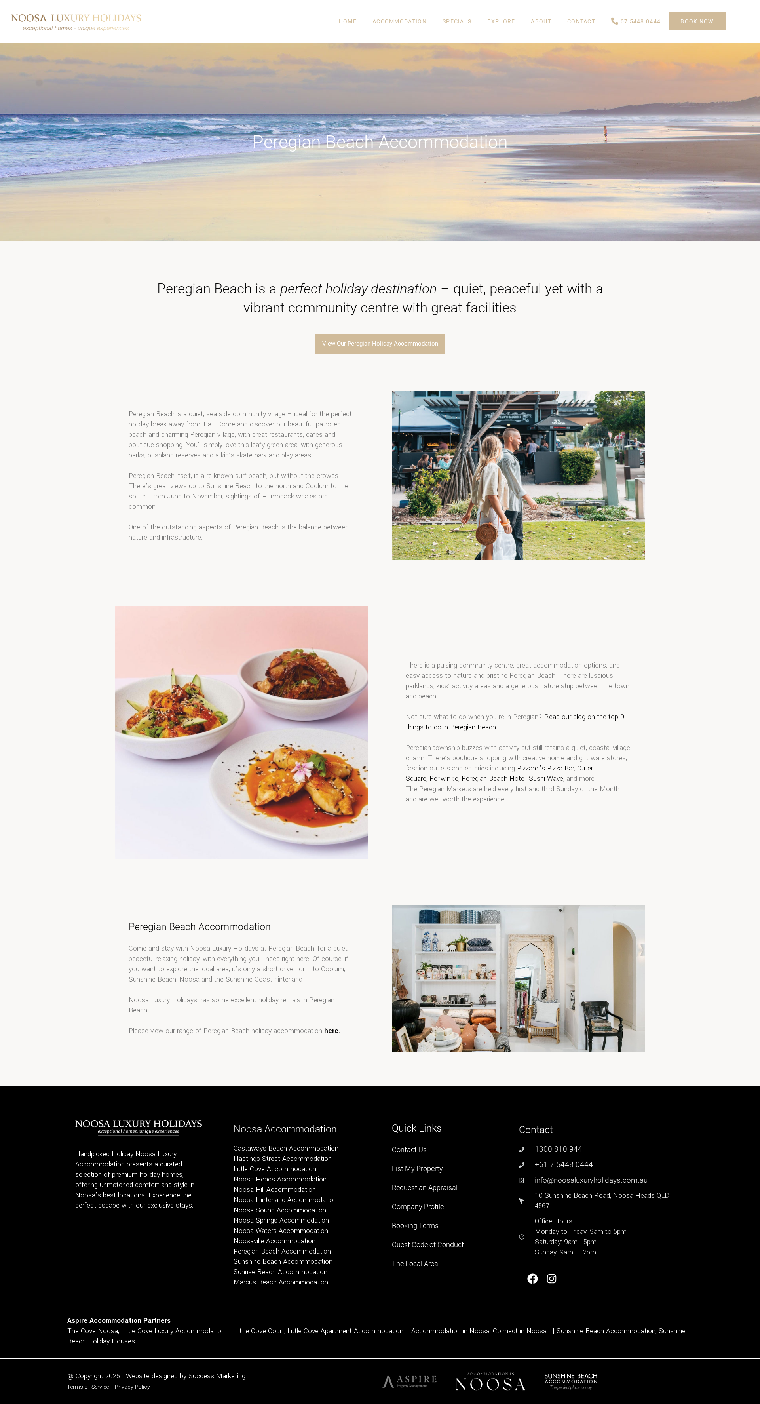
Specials (457, 21)
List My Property (417, 1168)
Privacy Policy (132, 1387)
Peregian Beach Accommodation (282, 1251)
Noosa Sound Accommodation (280, 1210)
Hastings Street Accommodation (283, 1159)
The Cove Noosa (92, 1331)
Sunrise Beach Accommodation (280, 1272)
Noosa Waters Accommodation (281, 1231)
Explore (501, 21)
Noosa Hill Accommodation (275, 1190)
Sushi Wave (546, 779)
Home (348, 21)
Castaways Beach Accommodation (286, 1148)
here (331, 1031)
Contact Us (409, 1149)
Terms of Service (88, 1387)
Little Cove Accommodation (275, 1169)
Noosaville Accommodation (274, 1241)
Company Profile (418, 1206)
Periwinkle (443, 779)
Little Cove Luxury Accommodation (173, 1331)
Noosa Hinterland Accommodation (285, 1200)
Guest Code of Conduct (428, 1244)
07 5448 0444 (640, 21)
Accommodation (399, 21)
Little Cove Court (259, 1331)
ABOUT (541, 21)
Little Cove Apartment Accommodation (345, 1331)
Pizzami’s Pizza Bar (544, 768)
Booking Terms (415, 1225)
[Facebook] (532, 1279)
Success (202, 1376)
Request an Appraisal (425, 1187)
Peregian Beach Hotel (494, 779)
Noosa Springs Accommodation (281, 1220)
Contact (581, 21)
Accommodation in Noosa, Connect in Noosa (479, 1331)
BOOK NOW (696, 21)
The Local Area (415, 1263)
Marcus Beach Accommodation (281, 1282)
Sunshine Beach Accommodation (283, 1262)
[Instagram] (552, 1279)
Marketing (230, 1376)
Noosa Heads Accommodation (280, 1179)
